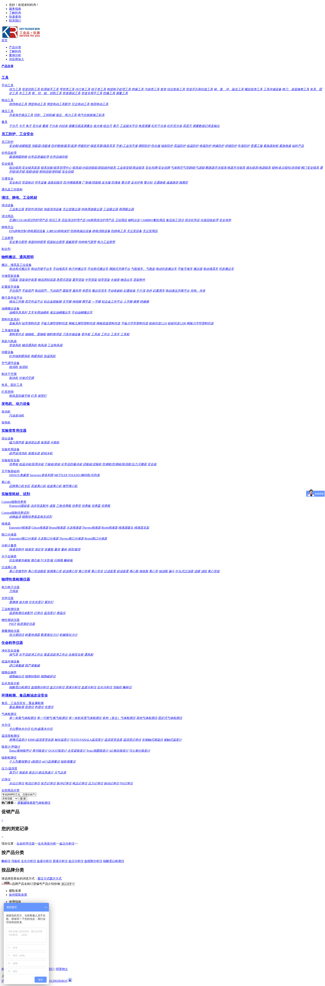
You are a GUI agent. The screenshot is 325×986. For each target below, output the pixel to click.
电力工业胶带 (106, 242)
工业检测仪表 (11, 609)
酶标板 (68, 560)
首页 (5, 40)
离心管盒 (97, 571)
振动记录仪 (111, 783)
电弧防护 (205, 145)
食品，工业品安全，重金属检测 (23, 703)
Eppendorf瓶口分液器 (23, 538)
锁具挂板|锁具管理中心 (56, 167)
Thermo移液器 (91, 527)
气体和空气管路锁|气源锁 (188, 167)
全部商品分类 (11, 790)
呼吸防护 (83, 145)
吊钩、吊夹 (197, 290)
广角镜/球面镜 (91, 182)
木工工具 (25, 93)
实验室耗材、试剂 (16, 494)
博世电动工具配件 (59, 104)
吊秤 (149, 290)
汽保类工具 (151, 89)
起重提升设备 (11, 286)
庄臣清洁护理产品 (73, 220)
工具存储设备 (272, 89)
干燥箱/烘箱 (52, 464)
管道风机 (15, 345)
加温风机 (50, 356)
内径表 (63, 126)
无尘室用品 (150, 231)
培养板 (86, 505)
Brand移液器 (57, 527)
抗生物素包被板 (19, 560)
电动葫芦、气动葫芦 (48, 290)
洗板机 (117, 687)
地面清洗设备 (53, 209)
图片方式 (56, 878)
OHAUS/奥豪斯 (19, 475)
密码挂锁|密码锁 (50, 171)
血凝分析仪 (88, 687)
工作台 (105, 334)
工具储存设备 (11, 330)
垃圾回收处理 (209, 220)
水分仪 (6, 724)
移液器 (6, 523)
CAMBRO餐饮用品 (152, 220)
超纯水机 (47, 453)
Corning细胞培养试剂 (15, 512)
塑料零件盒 (16, 334)
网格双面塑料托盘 (108, 323)
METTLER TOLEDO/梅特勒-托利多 (77, 475)
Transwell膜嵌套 (19, 505)
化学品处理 (9, 152)
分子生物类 (9, 556)
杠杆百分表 (174, 126)
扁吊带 (76, 290)
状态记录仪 (48, 783)
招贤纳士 (62, 969)
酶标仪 (127, 687)
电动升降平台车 (41, 268)
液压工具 (8, 111)
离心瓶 (133, 571)
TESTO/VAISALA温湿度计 (86, 739)
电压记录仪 (79, 783)
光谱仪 (48, 707)
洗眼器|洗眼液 (41, 145)
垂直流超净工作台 (56, 654)
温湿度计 (50, 613)
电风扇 (42, 345)
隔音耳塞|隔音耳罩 (102, 145)
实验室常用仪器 (14, 431)
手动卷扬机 (115, 290)
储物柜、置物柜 (35, 334)
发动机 (6, 411)
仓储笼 (115, 279)
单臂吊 (86, 290)
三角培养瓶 (63, 505)
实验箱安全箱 (11, 460)
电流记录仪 (32, 783)
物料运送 (134, 220)
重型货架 (78, 279)
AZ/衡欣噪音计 (118, 750)
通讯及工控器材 (12, 189)
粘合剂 (6, 248)
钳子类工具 (98, 89)
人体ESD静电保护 (58, 231)
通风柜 (88, 654)
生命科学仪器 (12, 643)
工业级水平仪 (129, 126)
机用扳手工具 (50, 89)
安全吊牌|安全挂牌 (157, 167)
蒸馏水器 (34, 453)
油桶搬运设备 (11, 308)
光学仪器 (8, 598)
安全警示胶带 (18, 242)
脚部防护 (144, 145)
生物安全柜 (76, 654)
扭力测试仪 (16, 634)
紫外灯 (48, 602)
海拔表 (23, 772)
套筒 (163, 89)
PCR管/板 (47, 560)
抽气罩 (13, 654)
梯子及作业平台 (12, 297)
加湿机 (23, 367)
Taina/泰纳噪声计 (20, 750)
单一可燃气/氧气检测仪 (52, 718)
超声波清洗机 (18, 453)
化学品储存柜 (59, 156)
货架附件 (139, 279)
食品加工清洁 (175, 220)
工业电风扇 (54, 345)
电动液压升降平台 (178, 290)
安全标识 (15, 182)
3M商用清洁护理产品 (100, 220)
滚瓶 (52, 505)
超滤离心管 (69, 571)
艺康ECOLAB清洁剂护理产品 (28, 220)
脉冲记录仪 (63, 783)
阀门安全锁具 (310, 167)
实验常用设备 (11, 449)
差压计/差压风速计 (41, 772)
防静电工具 (118, 231)
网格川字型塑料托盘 (200, 323)
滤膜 (197, 571)
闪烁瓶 (58, 560)
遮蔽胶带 (71, 242)
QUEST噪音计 (57, 750)
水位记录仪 (16, 783)
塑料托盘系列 (11, 319)
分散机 (54, 442)
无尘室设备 (134, 231)
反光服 (106, 182)
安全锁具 (8, 163)
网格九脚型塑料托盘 (82, 323)
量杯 (64, 549)
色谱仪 (39, 707)
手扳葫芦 (28, 290)
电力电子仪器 (11, 587)
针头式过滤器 (184, 571)
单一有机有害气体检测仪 (85, 718)
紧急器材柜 (270, 145)
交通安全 (8, 178)
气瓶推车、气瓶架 (143, 268)
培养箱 (13, 464)
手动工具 (8, 85)
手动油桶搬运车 (82, 312)
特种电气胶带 (87, 242)
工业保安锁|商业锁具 (130, 167)
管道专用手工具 (91, 93)
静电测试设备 (36, 231)
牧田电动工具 (99, 104)
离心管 (153, 571)
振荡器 (45, 442)
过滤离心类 (9, 567)
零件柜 (85, 334)
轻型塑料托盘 (31, 323)
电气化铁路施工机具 (91, 115)
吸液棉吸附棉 (18, 156)
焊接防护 (231, 145)
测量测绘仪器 (11, 630)
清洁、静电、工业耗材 (19, 198)
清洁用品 (8, 216)
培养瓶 (105, 505)
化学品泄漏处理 (38, 156)
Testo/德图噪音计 (97, 750)
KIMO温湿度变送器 (41, 739)
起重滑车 (159, 290)
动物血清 (15, 516)
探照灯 (42, 395)
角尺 (29, 126)
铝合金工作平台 (112, 301)
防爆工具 (109, 93)
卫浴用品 (121, 220)
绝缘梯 (144, 301)
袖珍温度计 (61, 739)
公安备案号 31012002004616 (48, 980)
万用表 (13, 591)
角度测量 (144, 126)
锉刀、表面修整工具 (295, 89)
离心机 (6, 482)
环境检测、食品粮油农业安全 (25, 695)
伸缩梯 (76, 301)
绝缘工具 (138, 89)
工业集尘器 (16, 209)
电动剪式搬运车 (19, 268)
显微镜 (13, 602)
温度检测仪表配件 (21, 613)
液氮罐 (21, 802)
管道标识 (28, 182)
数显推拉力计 (50, 634)
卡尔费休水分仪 (19, 728)
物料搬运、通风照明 (18, 257)
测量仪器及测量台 (80, 126)
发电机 (6, 422)
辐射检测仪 (9, 757)
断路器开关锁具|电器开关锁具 (225, 167)
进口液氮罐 (16, 665)
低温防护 (193, 145)
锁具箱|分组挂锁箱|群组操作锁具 (94, 167)
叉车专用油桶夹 (38, 312)
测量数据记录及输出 (206, 126)
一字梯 (96, 301)
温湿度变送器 (113, 739)
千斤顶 (140, 290)
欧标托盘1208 (177, 323)
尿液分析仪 (72, 687)
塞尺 (116, 126)
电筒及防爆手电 (19, 395)
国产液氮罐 (32, 665)
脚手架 (86, 301)
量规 (45, 126)
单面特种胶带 (37, 242)
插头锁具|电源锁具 (258, 167)
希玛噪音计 (39, 750)
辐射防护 (167, 145)
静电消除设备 (101, 231)
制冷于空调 (9, 374)
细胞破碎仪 (48, 676)
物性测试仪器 (11, 620)
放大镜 (97, 126)
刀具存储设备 (71, 334)
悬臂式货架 (63, 279)
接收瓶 (143, 571)
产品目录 (8, 66)
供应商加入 (16, 59)
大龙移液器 (73, 527)
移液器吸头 (125, 527)
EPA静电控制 (17, 231)
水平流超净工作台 (31, 654)
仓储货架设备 (11, 275)
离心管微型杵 (18, 571)
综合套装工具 (176, 89)
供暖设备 (8, 352)
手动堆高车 (60, 268)
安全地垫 (225, 220)
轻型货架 (104, 279)
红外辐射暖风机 (19, 356)
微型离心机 (69, 486)
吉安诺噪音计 (77, 750)
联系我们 (15, 20)
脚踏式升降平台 (119, 268)
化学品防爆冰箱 (71, 464)
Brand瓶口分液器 (95, 538)
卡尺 (22, 126)
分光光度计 (36, 602)
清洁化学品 (192, 220)
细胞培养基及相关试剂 (37, 516)
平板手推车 (185, 268)
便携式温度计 (18, 739)
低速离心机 (54, 486)
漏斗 (172, 571)
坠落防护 (244, 145)
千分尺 (13, 126)
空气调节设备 (11, 363)
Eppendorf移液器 (20, 527)
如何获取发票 (18, 894)
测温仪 (60, 613)
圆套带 (66, 290)
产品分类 (15, 47)
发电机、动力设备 (16, 404)
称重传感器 (32, 634)
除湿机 (13, 367)
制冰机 (13, 378)
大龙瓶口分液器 (47, 538)
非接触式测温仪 (152, 739)
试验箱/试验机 (92, 464)
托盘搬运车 (226, 268)
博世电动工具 (37, 104)
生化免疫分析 (11, 683)
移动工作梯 (16, 301)
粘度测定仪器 (26, 623)
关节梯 (66, 301)
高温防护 (180, 145)
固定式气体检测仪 (170, 718)
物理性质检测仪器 (16, 579)
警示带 (125, 182)
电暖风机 (37, 356)
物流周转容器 (47, 279)
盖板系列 (15, 323)
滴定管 (39, 549)
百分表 (36, 126)
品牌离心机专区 (19, 486)
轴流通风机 (29, 345)
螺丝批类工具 (254, 89)
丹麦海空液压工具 (21, 115)
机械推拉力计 (68, 634)
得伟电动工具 (18, 104)
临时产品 (298, 145)
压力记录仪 (95, 783)
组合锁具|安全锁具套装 (24, 167)
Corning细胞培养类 (14, 501)
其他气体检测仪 (146, 718)
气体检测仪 (9, 714)
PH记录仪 (126, 783)
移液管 (29, 549)
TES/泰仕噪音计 (139, 750)
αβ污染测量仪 (51, 761)
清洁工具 (55, 220)
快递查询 (15, 16)
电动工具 (8, 100)
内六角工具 (82, 89)
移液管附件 (16, 549)
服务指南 (15, 8)
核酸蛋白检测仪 (19, 687)
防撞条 (115, 182)
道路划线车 (54, 182)
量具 (5, 122)
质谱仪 (29, 707)
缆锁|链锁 (32, 171)
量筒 (57, 549)
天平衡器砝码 (11, 471)
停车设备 (41, 182)
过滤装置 (110, 571)
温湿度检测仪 (11, 735)
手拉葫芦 (15, 290)
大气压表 (60, 772)
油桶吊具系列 (18, 312)
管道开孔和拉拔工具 (199, 89)
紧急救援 (285, 145)
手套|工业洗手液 (127, 145)
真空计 (13, 772)
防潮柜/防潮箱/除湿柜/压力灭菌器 (124, 464)
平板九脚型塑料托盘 (54, 323)
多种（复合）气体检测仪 (118, 718)
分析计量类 (9, 545)
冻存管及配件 (39, 505)
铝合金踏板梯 (53, 301)
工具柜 (124, 334)
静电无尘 (8, 227)
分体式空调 (26, 378)
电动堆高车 (210, 268)
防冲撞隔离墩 (72, 182)
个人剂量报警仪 (19, 761)
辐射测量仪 (68, 761)
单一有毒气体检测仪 (22, 718)
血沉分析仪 (57, 687)
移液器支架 (141, 527)
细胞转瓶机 (32, 676)
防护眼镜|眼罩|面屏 (64, 145)
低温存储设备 (11, 661)
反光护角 (137, 182)
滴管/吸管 (74, 549)
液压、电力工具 (66, 115)
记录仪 (38, 613)
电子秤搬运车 (77, 268)
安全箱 (151, 464)
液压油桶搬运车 (60, 312)
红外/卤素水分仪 (42, 728)
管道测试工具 (71, 93)
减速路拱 (172, 182)
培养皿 (95, 505)
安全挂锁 (68, 171)
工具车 (115, 334)
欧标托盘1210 (158, 323)
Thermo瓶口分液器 (71, 538)
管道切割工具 (31, 89)
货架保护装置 (28, 279)
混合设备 (8, 438)
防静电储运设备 (80, 231)
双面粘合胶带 (56, 242)
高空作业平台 (34, 301)
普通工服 (257, 145)
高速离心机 (38, 486)
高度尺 (187, 126)
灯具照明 (8, 391)
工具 (5, 78)
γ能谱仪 (36, 761)
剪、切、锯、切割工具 (47, 93)
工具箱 (95, 334)
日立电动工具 (80, 104)
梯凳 (136, 301)
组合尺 (107, 126)
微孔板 (35, 560)
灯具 (34, 395)
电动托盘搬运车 (166, 268)
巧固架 (13, 279)
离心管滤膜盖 (37, 571)
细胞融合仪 (16, 676)
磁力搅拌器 (16, 442)
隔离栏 (183, 182)
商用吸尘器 (126, 209)
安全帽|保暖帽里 (20, 145)
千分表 (53, 126)
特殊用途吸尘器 (91, 209)
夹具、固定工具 (12, 384)
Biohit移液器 (109, 527)
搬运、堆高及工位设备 (17, 264)
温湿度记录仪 (132, 739)
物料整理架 (54, 334)
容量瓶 (48, 549)
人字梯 (127, 301)
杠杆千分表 (158, 126)
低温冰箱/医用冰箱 (31, 464)
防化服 (155, 145)
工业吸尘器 (110, 209)
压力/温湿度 (9, 768)
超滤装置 (123, 571)
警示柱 (148, 182)
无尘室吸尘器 (71, 209)
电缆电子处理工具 (119, 89)
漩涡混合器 (32, 442)
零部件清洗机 (34, 209)
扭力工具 (15, 89)
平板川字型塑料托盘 (134, 323)
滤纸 (204, 571)
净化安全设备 (11, 650)
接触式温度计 (173, 739)
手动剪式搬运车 (97, 268)
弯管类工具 (66, 89)
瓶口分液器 (9, 534)
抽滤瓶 (163, 571)
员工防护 (8, 141)
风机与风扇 (9, 341)
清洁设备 (8, 205)
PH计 (12, 623)
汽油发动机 (16, 415)
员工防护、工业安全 (18, 134)
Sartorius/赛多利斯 (41, 475)
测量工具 (122, 93)
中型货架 (91, 279)
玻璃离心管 (54, 571)
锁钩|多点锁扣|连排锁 (286, 167)
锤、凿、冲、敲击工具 (229, 89)
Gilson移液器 (39, 527)
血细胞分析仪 (40, 687)
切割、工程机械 (44, 115)
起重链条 (129, 290)
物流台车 (126, 279)
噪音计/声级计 (11, 746)
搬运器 (197, 268)
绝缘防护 (218, 145)
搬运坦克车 (99, 290)
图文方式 (44, 878)
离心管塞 (84, 571)
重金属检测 (16, 707)
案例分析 (15, 55)
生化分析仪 (104, 687)
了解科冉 (15, 12)
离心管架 (214, 571)
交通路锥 (159, 182)
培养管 (76, 505)
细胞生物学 (9, 672)
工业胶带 (8, 238)
